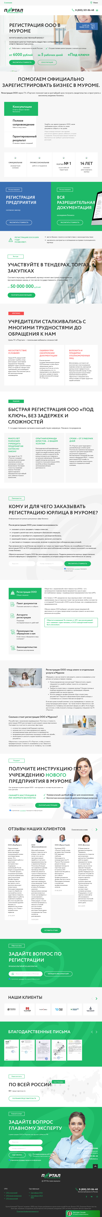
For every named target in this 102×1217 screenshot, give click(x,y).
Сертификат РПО (37, 1193)
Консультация (47, 62)
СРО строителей (11, 1193)
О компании (8, 3)
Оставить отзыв (51, 930)
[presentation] (92, 829)
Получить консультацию (21, 295)
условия (77, 569)
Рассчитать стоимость (22, 62)
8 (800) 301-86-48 (84, 10)
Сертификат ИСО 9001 (37, 1197)
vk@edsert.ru (93, 1159)
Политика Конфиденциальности (28, 1211)
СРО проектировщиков (14, 1196)
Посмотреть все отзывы (80, 830)
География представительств (24, 1099)
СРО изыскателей (12, 1199)
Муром (95, 3)
